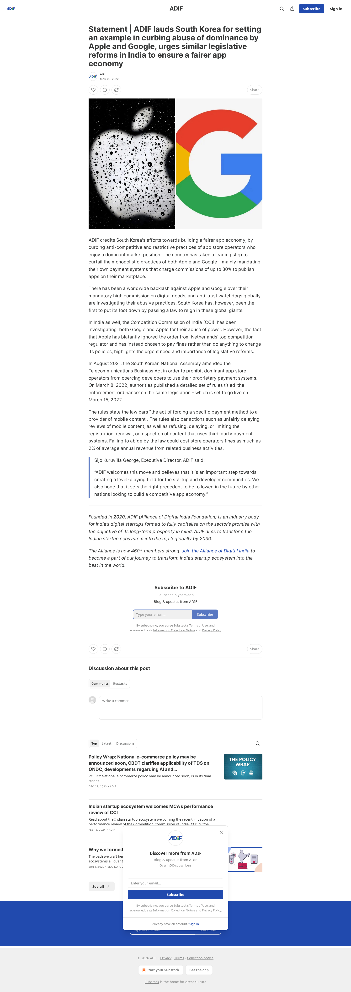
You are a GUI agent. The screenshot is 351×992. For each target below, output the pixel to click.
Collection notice (200, 958)
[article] (175, 774)
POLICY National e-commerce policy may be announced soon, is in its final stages (150, 778)
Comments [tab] (99, 683)
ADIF (103, 74)
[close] (221, 832)
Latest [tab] (107, 743)
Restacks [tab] (120, 683)
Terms (179, 958)
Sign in (336, 8)
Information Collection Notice (174, 910)
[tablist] (109, 683)
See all (98, 886)
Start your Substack (163, 970)
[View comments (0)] (105, 90)
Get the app (199, 970)
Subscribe (311, 8)
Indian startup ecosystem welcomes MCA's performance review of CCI (151, 809)
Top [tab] (94, 743)
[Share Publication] (292, 8)
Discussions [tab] (125, 743)
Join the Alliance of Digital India (216, 551)
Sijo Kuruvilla (118, 866)
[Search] (282, 8)
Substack (152, 982)
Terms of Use (198, 905)
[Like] (93, 90)
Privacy (165, 958)
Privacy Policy (211, 910)
